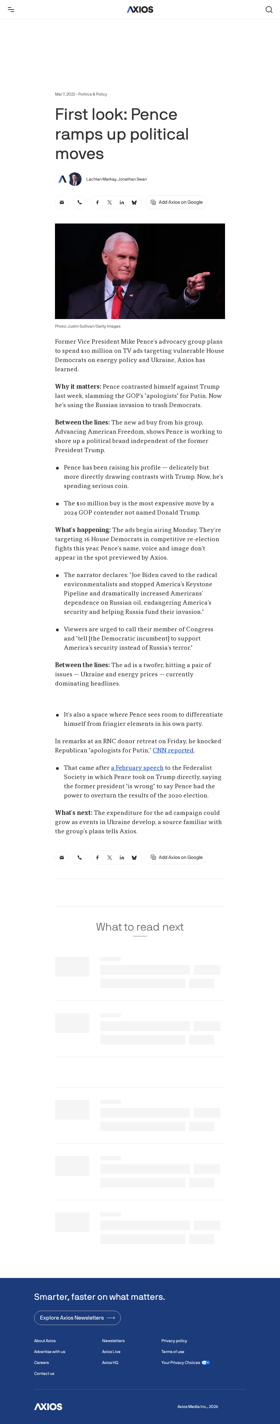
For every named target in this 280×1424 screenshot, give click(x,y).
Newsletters (113, 1341)
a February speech (137, 768)
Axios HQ (110, 1363)
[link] (61, 202)
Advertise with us (49, 1352)
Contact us (44, 1373)
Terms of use (173, 1352)
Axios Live (111, 1352)
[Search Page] (269, 9)
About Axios (45, 1341)
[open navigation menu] (11, 9)
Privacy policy (174, 1341)
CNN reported (173, 751)
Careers (41, 1363)
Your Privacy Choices (181, 1363)
